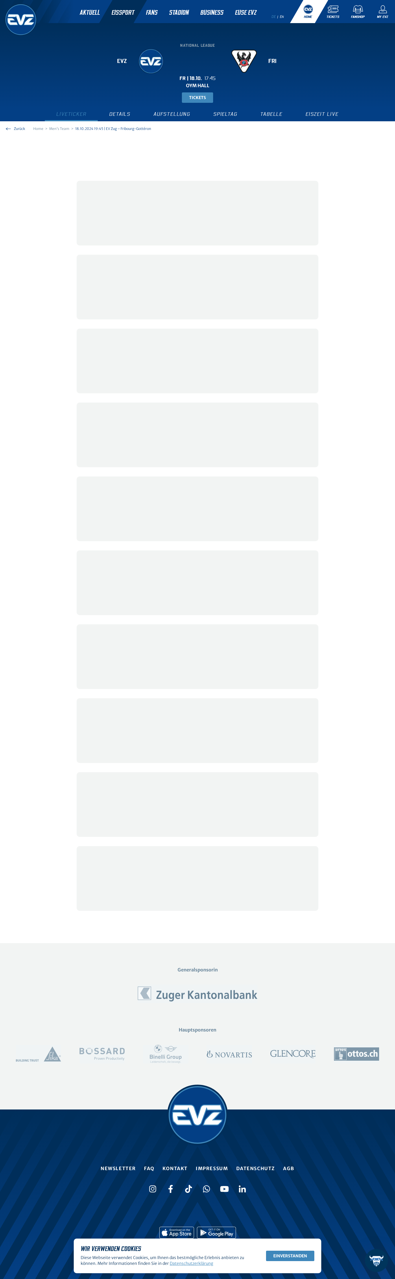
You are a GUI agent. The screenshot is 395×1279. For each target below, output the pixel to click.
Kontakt (175, 1168)
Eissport (123, 12)
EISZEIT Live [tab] (322, 114)
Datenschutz (255, 1168)
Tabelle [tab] (271, 114)
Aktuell (90, 12)
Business (212, 12)
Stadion (179, 12)
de (274, 16)
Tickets (197, 97)
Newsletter (118, 1168)
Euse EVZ (245, 12)
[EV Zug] (21, 19)
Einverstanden (290, 1255)
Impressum (212, 1168)
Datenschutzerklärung (191, 1263)
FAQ (149, 1168)
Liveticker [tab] (71, 114)
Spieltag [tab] (225, 114)
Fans (152, 12)
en (282, 16)
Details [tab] (119, 114)
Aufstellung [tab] (172, 114)
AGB (288, 1168)
